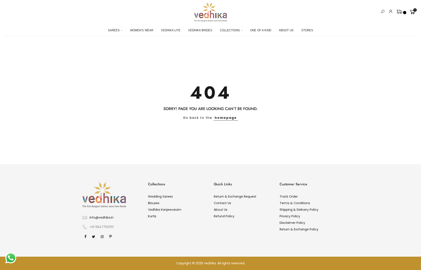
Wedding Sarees (160, 196)
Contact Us (222, 203)
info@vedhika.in (101, 217)
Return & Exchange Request (235, 196)
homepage (226, 118)
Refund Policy (224, 216)
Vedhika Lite (170, 30)
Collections (230, 30)
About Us (286, 30)
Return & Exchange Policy (299, 229)
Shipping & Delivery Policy (299, 209)
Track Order (289, 196)
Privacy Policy (290, 216)
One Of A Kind (260, 30)
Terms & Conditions (295, 203)
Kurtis (152, 216)
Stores (307, 30)
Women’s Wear (141, 30)
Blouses (153, 203)
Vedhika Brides (200, 30)
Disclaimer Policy (292, 223)
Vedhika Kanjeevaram (164, 209)
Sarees (114, 30)
